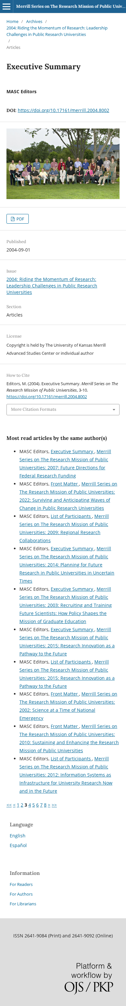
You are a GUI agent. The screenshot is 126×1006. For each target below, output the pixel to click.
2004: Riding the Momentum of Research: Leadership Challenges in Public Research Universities (57, 31)
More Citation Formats (33, 409)
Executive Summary (72, 451)
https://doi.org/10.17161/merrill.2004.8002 (63, 110)
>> (54, 805)
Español (18, 845)
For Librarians (23, 904)
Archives (34, 21)
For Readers (21, 884)
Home (12, 21)
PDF (20, 219)
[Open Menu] (6, 6)
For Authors (21, 894)
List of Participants (71, 516)
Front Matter (65, 484)
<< (9, 805)
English (18, 836)
